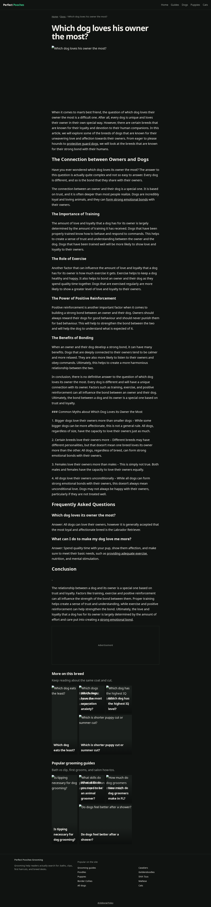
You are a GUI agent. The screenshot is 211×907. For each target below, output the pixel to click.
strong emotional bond (116, 619)
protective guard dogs (82, 144)
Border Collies (85, 881)
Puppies (195, 4)
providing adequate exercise (127, 553)
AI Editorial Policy (105, 902)
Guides (175, 4)
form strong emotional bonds (127, 199)
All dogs (82, 885)
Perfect (13, 5)
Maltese (143, 881)
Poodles (82, 872)
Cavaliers (143, 867)
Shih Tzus (143, 876)
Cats (205, 4)
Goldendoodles (147, 872)
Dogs (185, 4)
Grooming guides (87, 867)
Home (164, 4)
